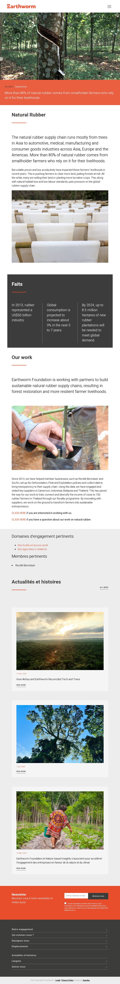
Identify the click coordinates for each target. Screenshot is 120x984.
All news (104, 587)
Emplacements (20, 946)
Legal (57, 980)
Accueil (8, 86)
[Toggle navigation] (109, 6)
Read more (21, 685)
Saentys (86, 980)
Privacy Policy (67, 980)
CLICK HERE (19, 513)
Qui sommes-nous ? (23, 935)
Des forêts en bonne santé (33, 545)
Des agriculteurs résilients (32, 549)
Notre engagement (22, 929)
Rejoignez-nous (20, 941)
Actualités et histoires (24, 955)
